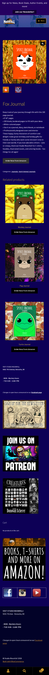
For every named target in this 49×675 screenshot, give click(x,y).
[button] (43, 44)
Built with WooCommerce (13, 661)
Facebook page (36, 392)
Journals (14, 171)
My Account (8, 671)
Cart (38, 669)
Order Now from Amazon (15, 160)
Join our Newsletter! (24, 12)
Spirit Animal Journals (27, 171)
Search (24, 671)
